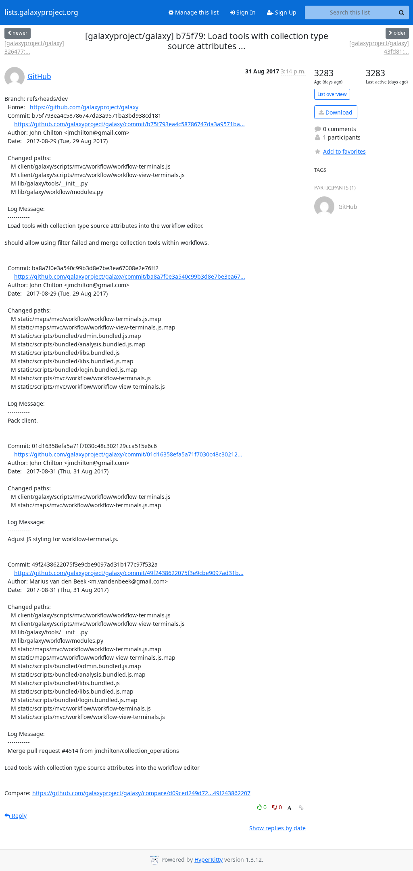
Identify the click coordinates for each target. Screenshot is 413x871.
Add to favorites (344, 151)
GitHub (39, 76)
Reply (18, 815)
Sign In (245, 12)
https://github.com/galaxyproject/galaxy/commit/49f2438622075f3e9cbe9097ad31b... (129, 573)
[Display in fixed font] (289, 808)
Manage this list (196, 12)
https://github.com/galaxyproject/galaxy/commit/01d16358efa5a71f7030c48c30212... (128, 454)
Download (338, 112)
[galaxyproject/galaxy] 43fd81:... (379, 47)
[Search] (401, 12)
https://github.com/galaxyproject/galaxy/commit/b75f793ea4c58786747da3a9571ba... (129, 124)
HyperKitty (208, 859)
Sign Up (284, 12)
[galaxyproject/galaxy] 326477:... (34, 47)
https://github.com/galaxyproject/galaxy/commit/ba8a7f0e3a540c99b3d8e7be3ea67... (129, 276)
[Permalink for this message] (301, 807)
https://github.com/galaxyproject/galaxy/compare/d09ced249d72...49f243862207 (141, 793)
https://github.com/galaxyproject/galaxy (84, 107)
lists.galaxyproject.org (41, 12)
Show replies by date (277, 828)
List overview (332, 94)
